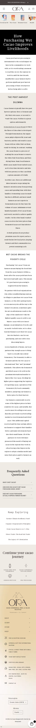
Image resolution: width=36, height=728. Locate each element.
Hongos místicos (10, 580)
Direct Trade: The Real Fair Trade (18, 534)
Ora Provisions (26, 580)
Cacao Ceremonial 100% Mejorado (26, 570)
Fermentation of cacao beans (14, 127)
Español (17, 712)
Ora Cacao (13, 719)
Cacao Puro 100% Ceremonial (10, 570)
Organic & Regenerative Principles (18, 524)
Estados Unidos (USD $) (17, 702)
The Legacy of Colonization (18, 539)
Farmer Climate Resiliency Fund (18, 518)
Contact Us (12, 683)
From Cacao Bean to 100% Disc (18, 529)
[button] (4, 9)
